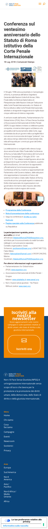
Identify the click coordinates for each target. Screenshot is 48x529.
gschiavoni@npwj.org (22, 248)
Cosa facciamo (8, 426)
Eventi (7, 436)
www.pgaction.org (18, 270)
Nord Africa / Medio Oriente (10, 494)
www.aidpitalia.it (19, 280)
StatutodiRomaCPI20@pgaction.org (28, 238)
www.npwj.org (24, 286)
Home (7, 415)
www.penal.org (33, 280)
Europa (7, 467)
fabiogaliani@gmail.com (20, 254)
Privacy (7, 450)
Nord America (8, 478)
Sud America (10, 472)
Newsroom (9, 441)
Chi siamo (8, 420)
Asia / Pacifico (7, 485)
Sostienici (8, 446)
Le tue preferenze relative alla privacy (27, 520)
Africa (6, 501)
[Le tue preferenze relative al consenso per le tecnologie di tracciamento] (43, 524)
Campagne (9, 432)
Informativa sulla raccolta (15, 525)
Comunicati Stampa (25, 62)
